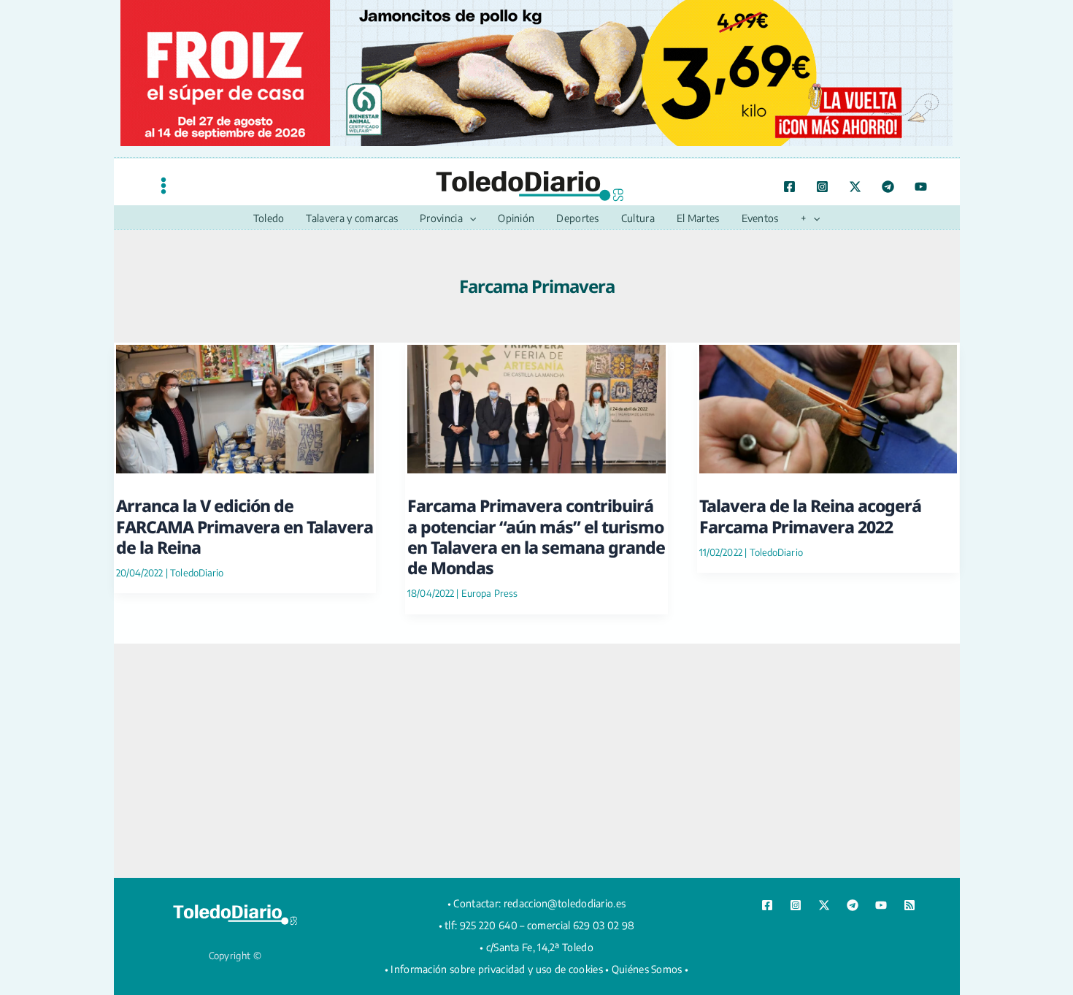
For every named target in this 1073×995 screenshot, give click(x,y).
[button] (469, 218)
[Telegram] (888, 187)
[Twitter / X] (855, 187)
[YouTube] (921, 187)
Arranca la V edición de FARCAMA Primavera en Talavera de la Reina (244, 526)
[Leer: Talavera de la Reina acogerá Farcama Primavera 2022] (828, 406)
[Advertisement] (536, 760)
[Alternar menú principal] (163, 185)
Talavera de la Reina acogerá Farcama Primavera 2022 (810, 516)
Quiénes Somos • (650, 969)
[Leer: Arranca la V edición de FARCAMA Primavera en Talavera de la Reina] (245, 406)
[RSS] (909, 905)
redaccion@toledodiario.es (565, 903)
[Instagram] (822, 187)
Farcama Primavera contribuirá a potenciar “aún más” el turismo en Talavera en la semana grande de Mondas (536, 536)
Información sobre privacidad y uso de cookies (497, 969)
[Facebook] (789, 187)
